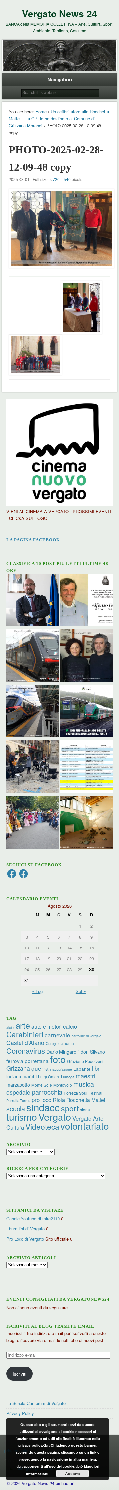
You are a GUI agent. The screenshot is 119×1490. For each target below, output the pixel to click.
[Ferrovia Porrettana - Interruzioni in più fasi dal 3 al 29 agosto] (32, 712)
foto (58, 1059)
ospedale (18, 1092)
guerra (40, 1068)
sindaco (43, 1107)
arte (23, 1025)
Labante (82, 1069)
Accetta (72, 1473)
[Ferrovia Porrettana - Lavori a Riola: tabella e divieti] (86, 767)
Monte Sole (41, 1085)
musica (83, 1084)
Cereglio (53, 1043)
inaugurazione (61, 1069)
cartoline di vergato (86, 1035)
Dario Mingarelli (62, 1051)
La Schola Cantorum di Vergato (36, 1403)
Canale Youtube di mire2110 (33, 1218)
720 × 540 (62, 179)
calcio (70, 1026)
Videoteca (42, 1126)
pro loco (41, 1099)
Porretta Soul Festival (83, 1093)
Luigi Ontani (49, 1076)
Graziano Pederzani (85, 1061)
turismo (21, 1116)
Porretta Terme (18, 1100)
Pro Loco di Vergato (25, 1239)
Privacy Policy (20, 1413)
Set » (81, 991)
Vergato (54, 1116)
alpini (10, 1027)
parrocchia (47, 1092)
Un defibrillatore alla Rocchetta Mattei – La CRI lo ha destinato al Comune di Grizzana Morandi (59, 119)
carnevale (57, 1035)
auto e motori (46, 1026)
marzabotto (18, 1084)
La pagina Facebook (33, 539)
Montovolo (62, 1085)
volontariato (84, 1125)
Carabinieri (24, 1034)
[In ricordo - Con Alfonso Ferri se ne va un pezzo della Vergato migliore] (86, 601)
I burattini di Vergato (25, 1229)
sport (70, 1108)
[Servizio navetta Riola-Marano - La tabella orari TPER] (32, 656)
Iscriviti (19, 1374)
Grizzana (18, 1068)
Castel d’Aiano (25, 1043)
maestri (85, 1075)
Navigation (59, 79)
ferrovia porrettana (27, 1060)
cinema (67, 1043)
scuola (15, 1108)
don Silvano (93, 1051)
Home (41, 112)
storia (85, 1109)
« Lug (37, 991)
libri (96, 1068)
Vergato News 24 (59, 13)
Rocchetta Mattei (85, 1099)
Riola (59, 1099)
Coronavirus (25, 1050)
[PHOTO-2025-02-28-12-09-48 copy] (59, 229)
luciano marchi (21, 1076)
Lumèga (67, 1076)
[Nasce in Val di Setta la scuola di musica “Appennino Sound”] (32, 767)
